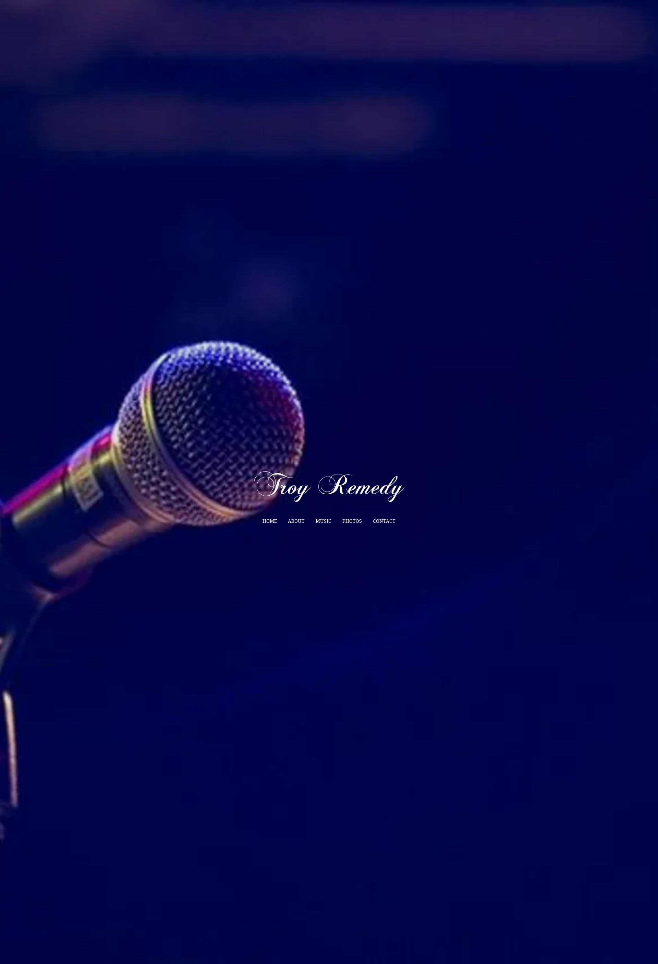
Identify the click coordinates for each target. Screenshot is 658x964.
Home (270, 521)
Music (323, 521)
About (296, 521)
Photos (352, 521)
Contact (384, 521)
